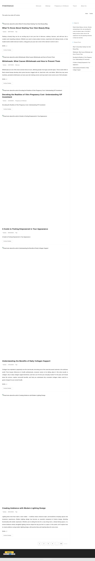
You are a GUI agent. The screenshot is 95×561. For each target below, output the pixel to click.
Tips (16, 31)
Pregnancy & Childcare (20, 100)
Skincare (17, 65)
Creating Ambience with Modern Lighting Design (24, 508)
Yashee (91, 13)
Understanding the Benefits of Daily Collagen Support (26, 361)
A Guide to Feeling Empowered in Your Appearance (25, 229)
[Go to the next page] (65, 543)
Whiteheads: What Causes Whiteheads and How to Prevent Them (31, 61)
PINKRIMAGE (8, 6)
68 (61, 543)
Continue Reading (8, 50)
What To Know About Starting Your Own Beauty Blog (26, 28)
